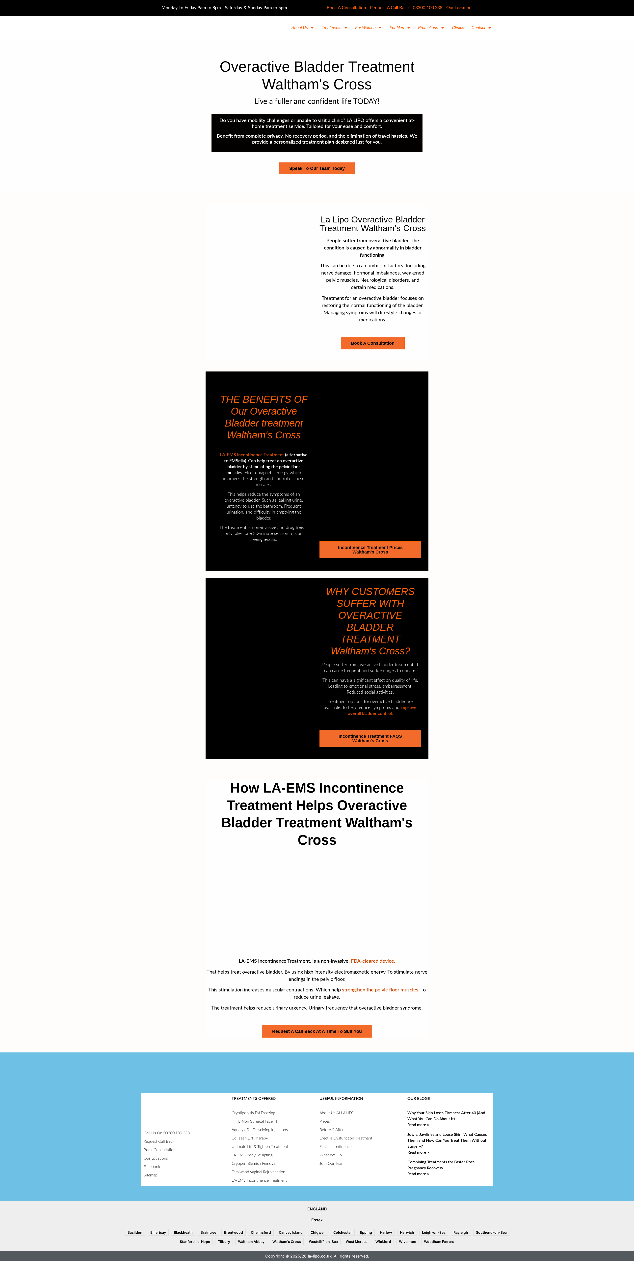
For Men (397, 28)
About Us (299, 28)
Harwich (407, 1232)
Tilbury (224, 1241)
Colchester (342, 1232)
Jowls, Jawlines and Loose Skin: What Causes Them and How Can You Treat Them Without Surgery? (447, 1140)
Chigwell (318, 1232)
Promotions (428, 28)
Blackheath (183, 1232)
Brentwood (233, 1232)
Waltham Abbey (251, 1241)
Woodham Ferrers (439, 1241)
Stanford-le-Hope (195, 1241)
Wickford (383, 1241)
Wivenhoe (407, 1241)
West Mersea (357, 1241)
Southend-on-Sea (491, 1232)
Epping (366, 1232)
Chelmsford (261, 1232)
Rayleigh (460, 1232)
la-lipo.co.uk (320, 1256)
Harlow (386, 1232)
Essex (317, 1219)
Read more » (418, 1125)
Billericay (158, 1232)
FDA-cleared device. (373, 961)
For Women (365, 28)
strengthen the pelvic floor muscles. (381, 989)
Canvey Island (291, 1232)
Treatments (331, 28)
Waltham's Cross (286, 1241)
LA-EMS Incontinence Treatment (252, 455)
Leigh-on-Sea (434, 1232)
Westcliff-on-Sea (323, 1241)
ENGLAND (317, 1208)
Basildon (135, 1232)
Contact (478, 28)
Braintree (208, 1232)
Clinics (458, 28)
